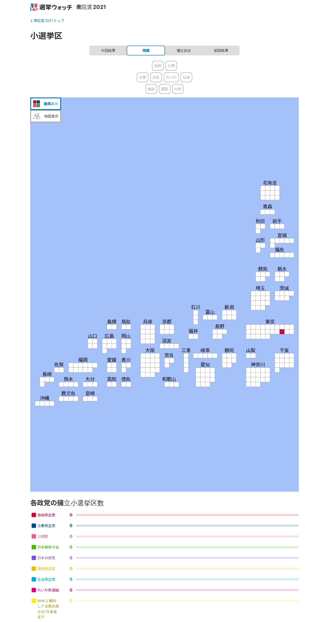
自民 (157, 65)
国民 (164, 89)
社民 (186, 77)
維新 (151, 89)
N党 (178, 89)
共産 (156, 77)
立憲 (142, 77)
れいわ (171, 77)
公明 (171, 65)
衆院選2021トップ (49, 20)
